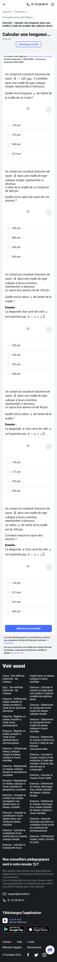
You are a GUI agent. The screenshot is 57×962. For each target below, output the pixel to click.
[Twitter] (36, 954)
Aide (19, 941)
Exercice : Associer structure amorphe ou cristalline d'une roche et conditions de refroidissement (42, 824)
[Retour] (6, 4)
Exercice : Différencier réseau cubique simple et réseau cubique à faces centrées (15, 754)
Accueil (7, 11)
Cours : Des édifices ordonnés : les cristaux (13, 678)
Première (20, 11)
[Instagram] (44, 954)
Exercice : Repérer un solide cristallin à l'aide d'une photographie (14, 721)
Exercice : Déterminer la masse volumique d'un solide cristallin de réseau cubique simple (41, 789)
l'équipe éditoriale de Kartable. (40, 56)
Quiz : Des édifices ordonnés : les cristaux (13, 690)
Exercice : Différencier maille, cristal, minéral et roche (42, 839)
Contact (7, 941)
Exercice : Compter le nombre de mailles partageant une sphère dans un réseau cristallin (14, 801)
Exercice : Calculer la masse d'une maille (41, 777)
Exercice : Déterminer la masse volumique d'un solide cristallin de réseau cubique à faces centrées (41, 807)
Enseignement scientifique (18, 17)
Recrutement (34, 947)
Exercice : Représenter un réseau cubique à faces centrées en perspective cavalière (15, 785)
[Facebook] (28, 954)
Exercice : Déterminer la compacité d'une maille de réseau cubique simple (41, 709)
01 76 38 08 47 (39, 4)
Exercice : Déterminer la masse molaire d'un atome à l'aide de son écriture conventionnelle (42, 742)
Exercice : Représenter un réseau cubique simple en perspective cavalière (15, 771)
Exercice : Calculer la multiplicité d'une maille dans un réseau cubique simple (15, 835)
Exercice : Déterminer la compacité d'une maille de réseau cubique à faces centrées (41, 725)
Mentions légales (12, 947)
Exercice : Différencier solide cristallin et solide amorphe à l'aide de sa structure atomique (15, 704)
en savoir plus (17, 653)
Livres (31, 941)
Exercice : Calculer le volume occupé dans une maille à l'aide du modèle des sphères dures (41, 693)
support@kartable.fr (19, 893)
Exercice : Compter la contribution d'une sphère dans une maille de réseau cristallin (14, 818)
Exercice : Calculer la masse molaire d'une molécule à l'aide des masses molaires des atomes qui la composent (41, 762)
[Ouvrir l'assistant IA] (50, 950)
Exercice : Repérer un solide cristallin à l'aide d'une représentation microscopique (14, 736)
